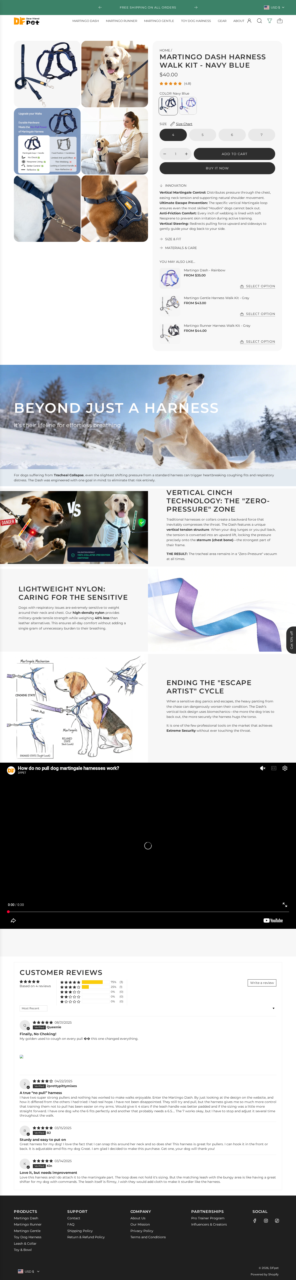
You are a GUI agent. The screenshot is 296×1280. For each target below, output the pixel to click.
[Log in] (249, 21)
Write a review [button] (262, 983)
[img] (43, 1022)
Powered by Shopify (265, 1274)
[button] (70, 982)
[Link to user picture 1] (21, 1056)
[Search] (259, 21)
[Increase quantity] (186, 154)
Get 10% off (292, 640)
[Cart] (280, 21)
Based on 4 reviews (35, 986)
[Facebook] (255, 1221)
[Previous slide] (100, 7)
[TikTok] (277, 1221)
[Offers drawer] (270, 21)
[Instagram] (266, 1221)
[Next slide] (196, 7)
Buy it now (217, 168)
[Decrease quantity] (165, 154)
